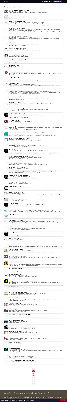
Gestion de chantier (42, 393)
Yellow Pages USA (16, 393)
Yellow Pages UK (10, 393)
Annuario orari (29, 392)
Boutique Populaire (44, 1)
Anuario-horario (41, 392)
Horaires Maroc (35, 392)
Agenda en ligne (29, 393)
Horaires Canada (24, 392)
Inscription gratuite (57, 1)
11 (33, 381)
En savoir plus (31, 400)
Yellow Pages (47, 392)
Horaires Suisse (17, 392)
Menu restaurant (35, 393)
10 (33, 379)
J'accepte (63, 400)
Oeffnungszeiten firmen (54, 392)
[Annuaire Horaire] (6, 2)
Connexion (50, 1)
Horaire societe (22, 393)
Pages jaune (12, 392)
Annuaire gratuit (6, 392)
